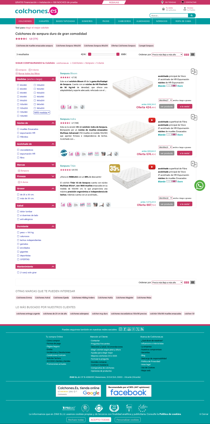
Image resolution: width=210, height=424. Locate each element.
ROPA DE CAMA (183, 21)
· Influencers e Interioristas (152, 343)
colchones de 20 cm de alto (55, 313)
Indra (68, 119)
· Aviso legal (145, 364)
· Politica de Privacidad (150, 361)
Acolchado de (24, 143)
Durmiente (22, 226)
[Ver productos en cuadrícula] (186, 54)
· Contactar (95, 340)
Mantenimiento (25, 266)
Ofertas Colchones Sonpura (123, 45)
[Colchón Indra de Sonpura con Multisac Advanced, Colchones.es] (132, 132)
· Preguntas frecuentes (100, 343)
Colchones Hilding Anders (83, 297)
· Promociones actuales (56, 363)
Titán (68, 165)
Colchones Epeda (61, 297)
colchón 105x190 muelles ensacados (165, 313)
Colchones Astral (42, 297)
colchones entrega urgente (28, 313)
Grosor (21, 188)
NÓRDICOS (161, 21)
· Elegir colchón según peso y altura (105, 349)
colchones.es (62, 62)
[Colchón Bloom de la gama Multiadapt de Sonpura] (132, 86)
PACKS (106, 21)
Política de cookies (170, 414)
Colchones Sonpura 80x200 (96, 45)
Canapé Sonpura (146, 45)
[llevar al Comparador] (192, 71)
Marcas (21, 164)
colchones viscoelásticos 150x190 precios (129, 313)
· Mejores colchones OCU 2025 (103, 355)
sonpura (22, 69)
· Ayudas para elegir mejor (101, 352)
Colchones (77, 62)
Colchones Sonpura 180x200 (68, 45)
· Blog (142, 355)
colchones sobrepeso (79, 313)
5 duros (35, 69)
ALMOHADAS (143, 21)
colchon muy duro (100, 313)
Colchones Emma (24, 297)
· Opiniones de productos (101, 370)
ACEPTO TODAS (100, 419)
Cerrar (204, 414)
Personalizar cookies (128, 419)
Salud (20, 205)
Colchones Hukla (105, 297)
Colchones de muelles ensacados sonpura (34, 45)
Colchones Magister (124, 297)
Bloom (68, 73)
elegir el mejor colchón (37, 27)
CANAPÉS (44, 21)
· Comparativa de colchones (102, 367)
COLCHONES (25, 21)
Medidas (29, 79)
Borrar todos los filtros (29, 73)
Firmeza (21, 176)
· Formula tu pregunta (99, 358)
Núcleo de (22, 122)
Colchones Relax (144, 297)
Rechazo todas (76, 419)
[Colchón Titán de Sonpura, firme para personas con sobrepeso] (132, 179)
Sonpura (89, 62)
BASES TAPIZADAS (65, 21)
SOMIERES (87, 21)
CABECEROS (124, 21)
